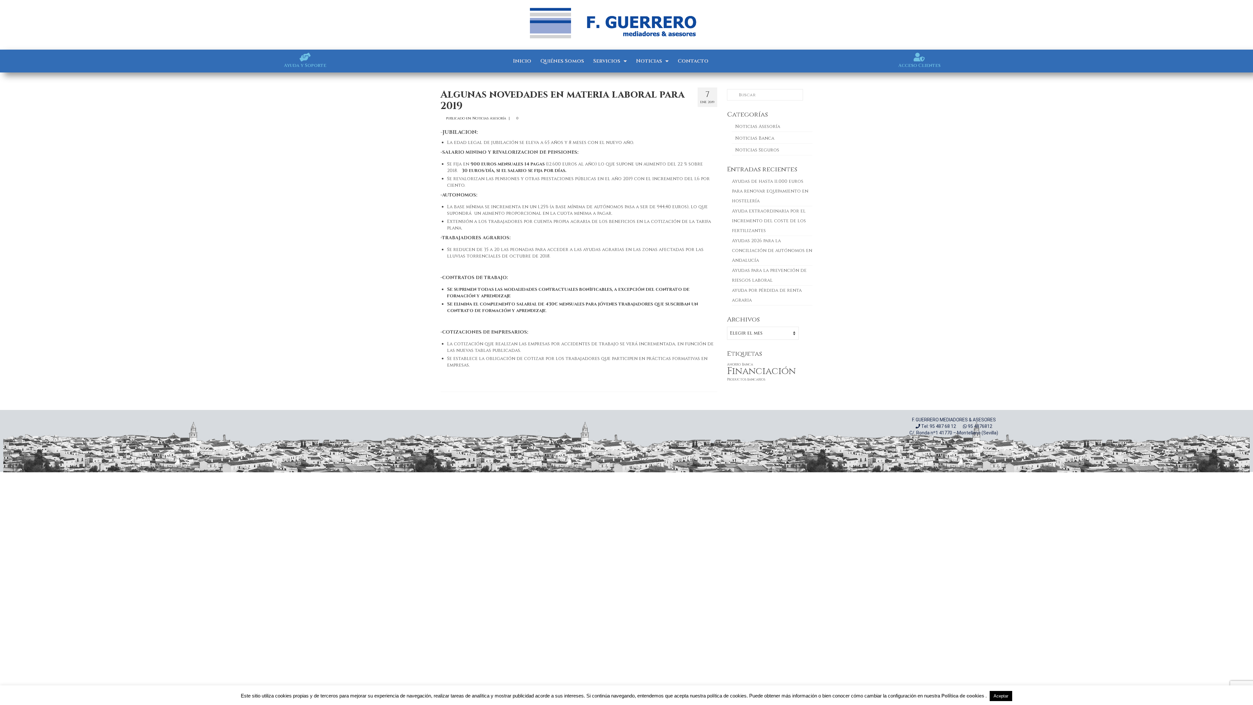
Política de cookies (962, 695)
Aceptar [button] (1001, 696)
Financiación (761, 371)
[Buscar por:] (765, 95)
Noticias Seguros (757, 150)
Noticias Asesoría (489, 118)
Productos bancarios (746, 379)
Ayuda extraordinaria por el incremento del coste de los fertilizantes (769, 221)
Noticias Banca (754, 138)
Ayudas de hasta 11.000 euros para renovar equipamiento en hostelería (770, 191)
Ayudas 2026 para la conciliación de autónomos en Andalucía (772, 250)
